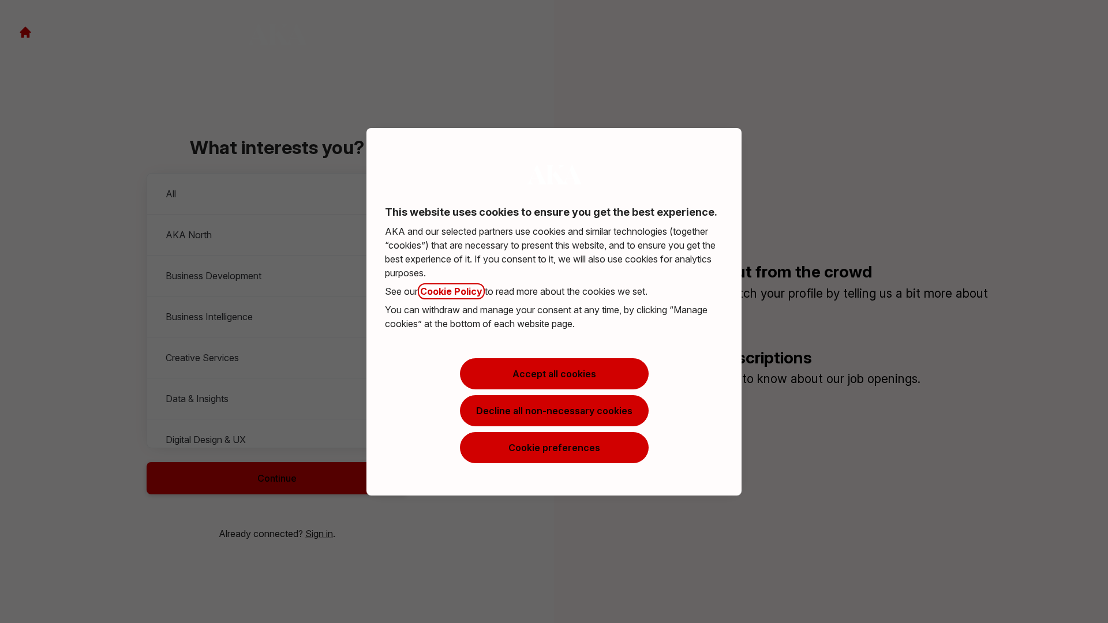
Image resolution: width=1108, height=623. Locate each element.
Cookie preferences (554, 447)
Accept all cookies (554, 374)
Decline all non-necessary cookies (554, 410)
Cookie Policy (451, 291)
